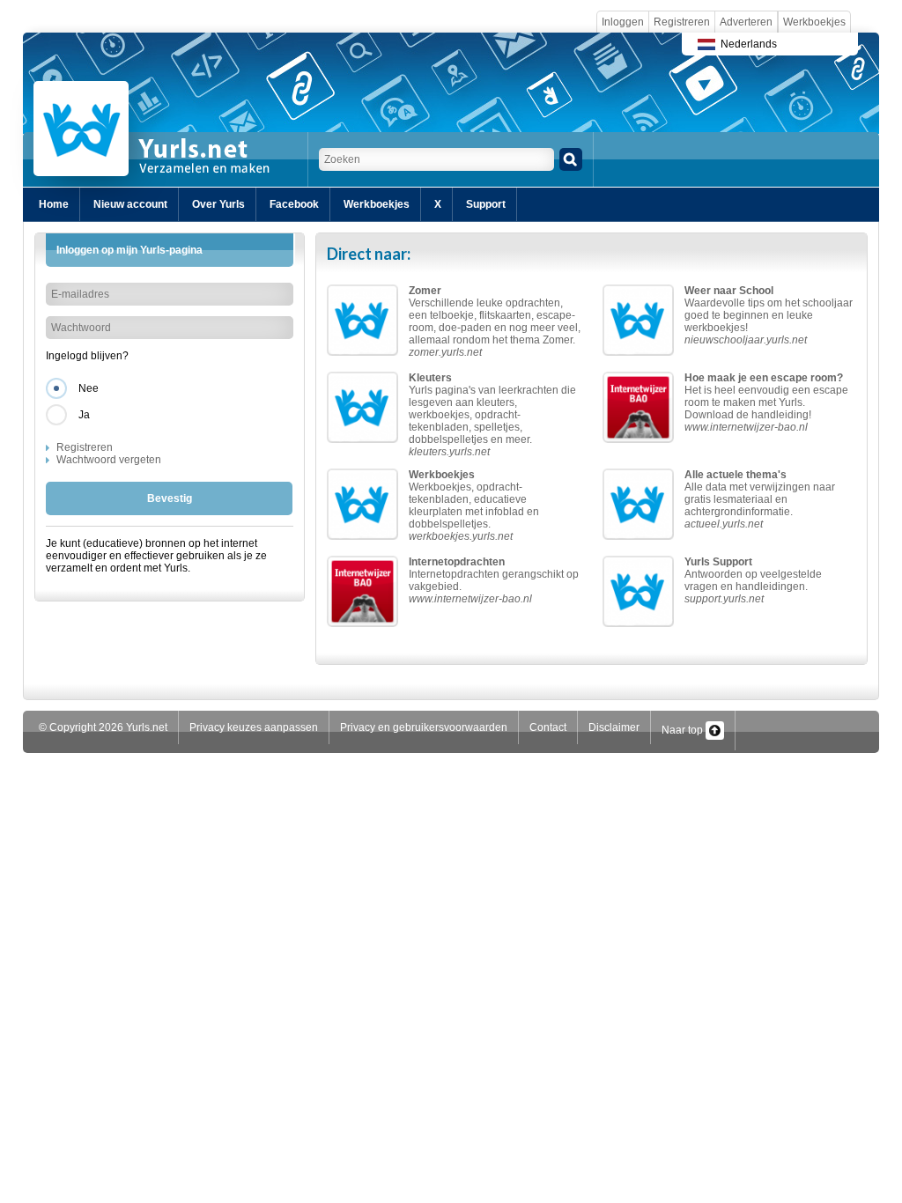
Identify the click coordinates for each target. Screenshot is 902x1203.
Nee (88, 388)
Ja (84, 415)
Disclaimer (614, 727)
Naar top (684, 730)
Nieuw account (130, 204)
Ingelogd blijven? (87, 356)
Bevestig (169, 498)
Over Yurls (218, 204)
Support (486, 204)
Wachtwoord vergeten (108, 460)
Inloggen (623, 22)
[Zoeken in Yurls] (570, 159)
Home (54, 204)
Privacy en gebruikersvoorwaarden (423, 727)
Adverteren (746, 22)
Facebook (294, 204)
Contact (547, 727)
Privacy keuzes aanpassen (253, 727)
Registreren (682, 22)
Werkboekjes (814, 22)
